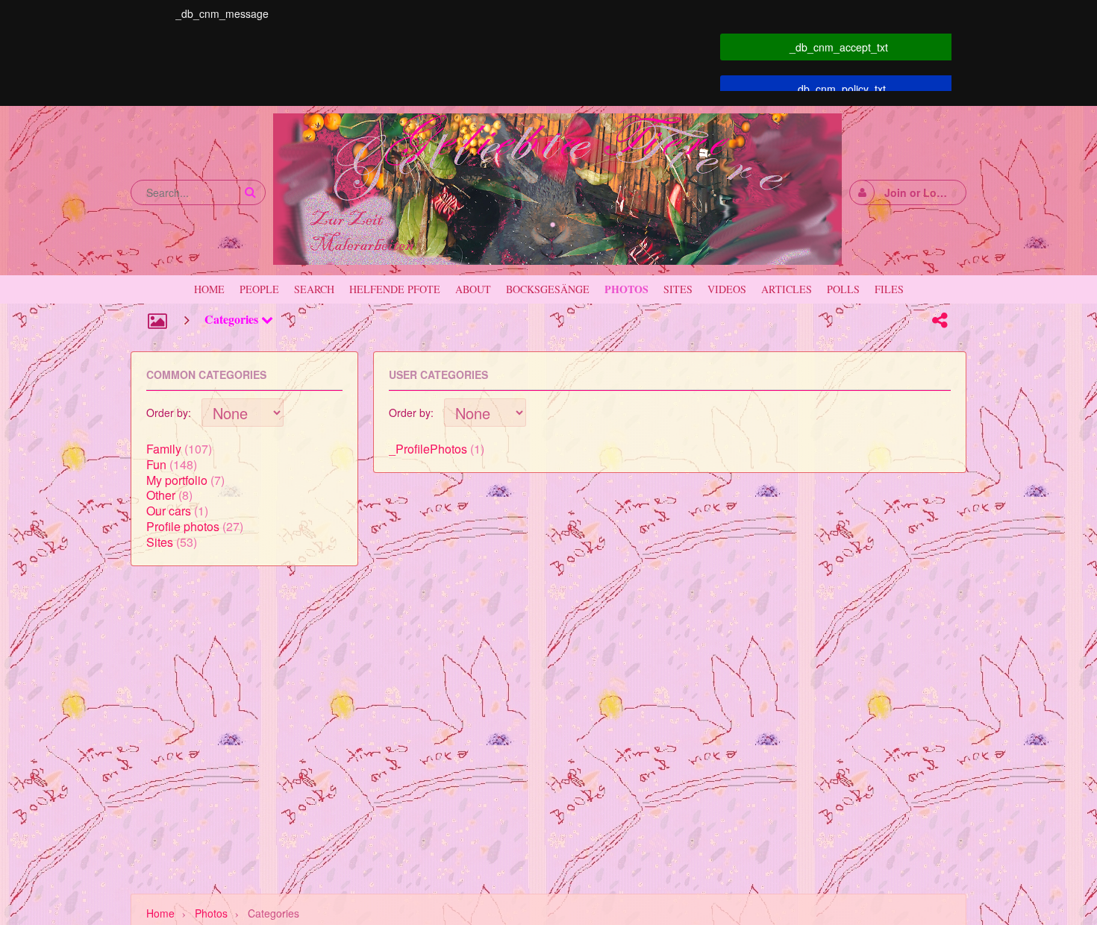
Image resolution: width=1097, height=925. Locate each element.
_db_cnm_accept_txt (839, 47)
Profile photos (182, 526)
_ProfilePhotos (428, 448)
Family (163, 448)
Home (160, 913)
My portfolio (176, 480)
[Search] (250, 192)
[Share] (939, 320)
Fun (156, 464)
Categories (232, 318)
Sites (159, 542)
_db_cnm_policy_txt (839, 88)
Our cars (168, 510)
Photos (211, 913)
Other (160, 495)
